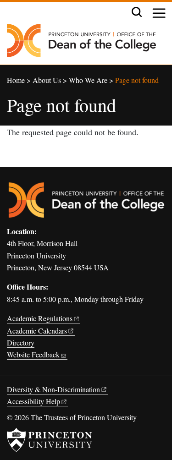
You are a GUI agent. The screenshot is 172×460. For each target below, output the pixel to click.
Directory (20, 342)
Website (33, 354)
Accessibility (33, 401)
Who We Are (88, 80)
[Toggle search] (136, 11)
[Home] (81, 44)
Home (16, 80)
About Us (47, 80)
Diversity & (53, 389)
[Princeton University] (49, 440)
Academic (39, 318)
